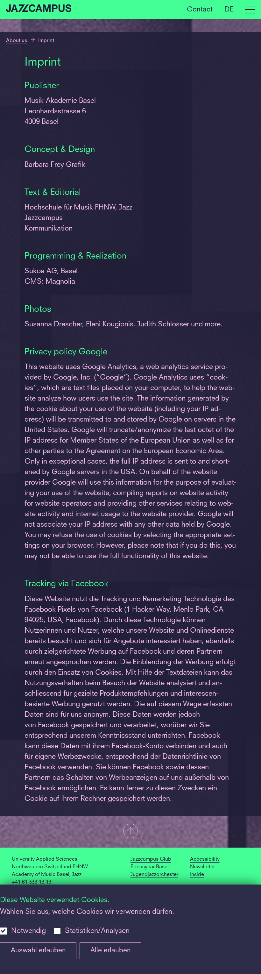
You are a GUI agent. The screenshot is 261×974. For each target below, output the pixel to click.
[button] (130, 832)
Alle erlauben (110, 950)
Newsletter (202, 867)
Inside (197, 874)
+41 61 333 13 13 (32, 882)
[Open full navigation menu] (250, 9)
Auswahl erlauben (38, 950)
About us (16, 40)
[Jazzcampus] (39, 9)
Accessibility (205, 859)
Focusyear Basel (149, 867)
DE (228, 9)
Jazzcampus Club (150, 859)
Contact (200, 9)
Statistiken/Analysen (97, 931)
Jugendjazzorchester (154, 874)
